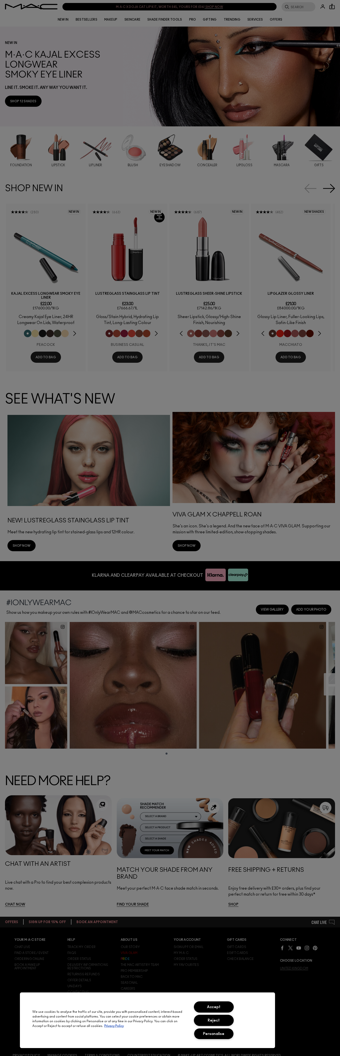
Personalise (214, 1034)
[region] (147, 1020)
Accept (213, 1007)
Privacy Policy (114, 1026)
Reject (214, 1020)
